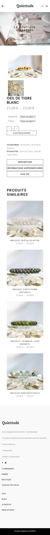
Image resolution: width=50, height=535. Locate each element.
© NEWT (32, 531)
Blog (4, 499)
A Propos (6, 504)
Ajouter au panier (21, 133)
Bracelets (25, 145)
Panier (5, 474)
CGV (4, 493)
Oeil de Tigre (26, 151)
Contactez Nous (10, 485)
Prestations (8, 510)
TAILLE (11, 121)
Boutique (6, 479)
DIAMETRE (13, 116)
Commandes (8, 468)
